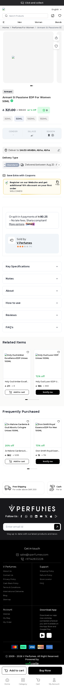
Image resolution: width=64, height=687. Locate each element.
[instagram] (31, 516)
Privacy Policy (9, 579)
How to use (13, 302)
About (10, 290)
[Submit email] (57, 527)
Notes (10, 278)
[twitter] (46, 516)
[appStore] (51, 516)
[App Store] (49, 635)
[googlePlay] (56, 516)
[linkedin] (36, 516)
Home (5, 27)
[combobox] (57, 9)
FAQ (42, 583)
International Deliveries (13, 591)
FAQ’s (9, 327)
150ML (43, 118)
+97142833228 (34, 559)
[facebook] (21, 516)
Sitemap (7, 599)
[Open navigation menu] (3, 22)
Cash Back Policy (10, 583)
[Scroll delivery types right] (59, 165)
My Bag (6, 618)
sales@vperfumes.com (34, 554)
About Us (7, 571)
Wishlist (6, 614)
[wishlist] (60, 15)
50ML (19, 118)
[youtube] (41, 516)
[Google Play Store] (42, 635)
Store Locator (46, 579)
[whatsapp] (26, 516)
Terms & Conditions (11, 587)
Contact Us (8, 575)
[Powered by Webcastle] (32, 663)
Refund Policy (46, 575)
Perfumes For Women (23, 27)
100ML (31, 118)
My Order (7, 622)
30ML (8, 118)
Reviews (11, 315)
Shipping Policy (47, 571)
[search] (52, 15)
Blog (5, 595)
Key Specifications (18, 266)
